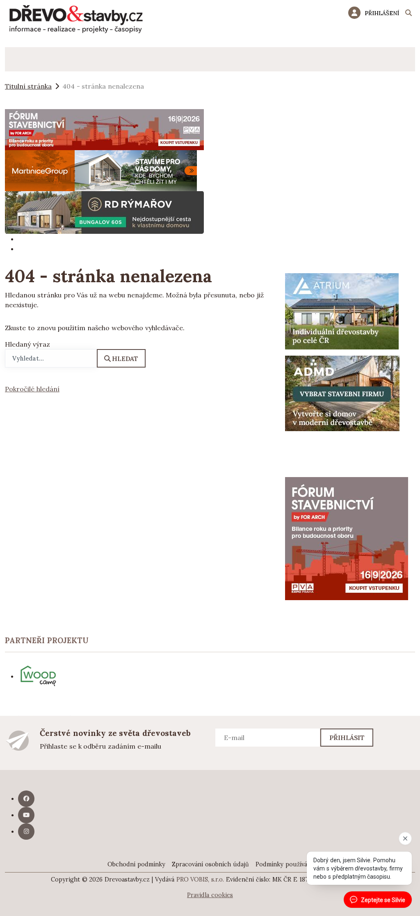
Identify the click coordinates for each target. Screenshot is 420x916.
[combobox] (51, 358)
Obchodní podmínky (136, 864)
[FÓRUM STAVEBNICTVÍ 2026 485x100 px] (104, 129)
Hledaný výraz (27, 344)
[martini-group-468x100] (101, 170)
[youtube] (26, 815)
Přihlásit (347, 737)
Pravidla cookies (210, 895)
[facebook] (26, 798)
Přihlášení (382, 13)
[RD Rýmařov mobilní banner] (104, 212)
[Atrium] (342, 310)
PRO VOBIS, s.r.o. (200, 879)
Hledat (125, 358)
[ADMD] (342, 392)
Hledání (408, 14)
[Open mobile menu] (17, 59)
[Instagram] (26, 831)
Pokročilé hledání (32, 389)
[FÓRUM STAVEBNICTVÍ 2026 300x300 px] (346, 538)
